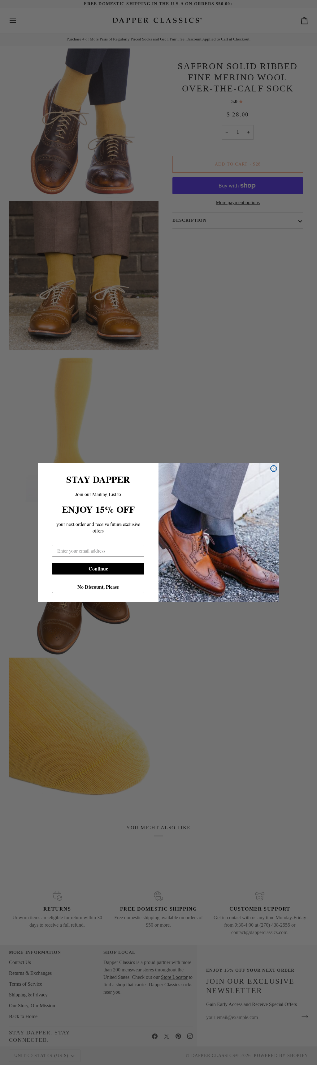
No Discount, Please (98, 586)
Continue (98, 568)
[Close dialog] (274, 468)
